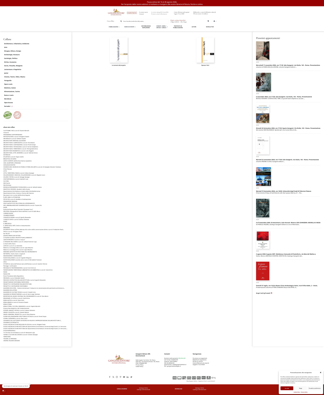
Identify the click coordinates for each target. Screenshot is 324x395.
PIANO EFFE (6, 274)
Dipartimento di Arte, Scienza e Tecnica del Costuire (18, 193)
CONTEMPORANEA (15, 179)
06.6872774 (174, 360)
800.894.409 (181, 358)
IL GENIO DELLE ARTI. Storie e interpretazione (16, 225)
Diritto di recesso (198, 361)
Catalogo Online (143, 388)
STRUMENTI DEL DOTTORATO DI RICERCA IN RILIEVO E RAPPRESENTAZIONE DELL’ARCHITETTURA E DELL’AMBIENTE (32, 321)
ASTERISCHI (6, 155)
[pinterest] (120, 377)
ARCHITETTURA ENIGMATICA (18, 151)
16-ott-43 (6, 132)
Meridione (7, 99)
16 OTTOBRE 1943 (16, 130)
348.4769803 (173, 361)
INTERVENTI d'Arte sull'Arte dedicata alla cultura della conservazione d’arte (33, 230)
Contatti (141, 14)
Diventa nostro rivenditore (200, 14)
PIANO (5, 272)
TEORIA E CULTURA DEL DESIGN (20, 334)
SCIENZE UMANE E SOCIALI (19, 310)
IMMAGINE (6, 227)
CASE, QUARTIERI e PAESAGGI (12, 163)
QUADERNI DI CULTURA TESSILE (19, 292)
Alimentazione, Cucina (12, 91)
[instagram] (117, 377)
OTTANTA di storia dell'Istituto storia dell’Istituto (25, 264)
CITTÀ (5, 171)
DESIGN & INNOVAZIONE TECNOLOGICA (22, 187)
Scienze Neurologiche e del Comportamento (16, 308)
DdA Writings (7, 185)
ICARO (5, 221)
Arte (5, 47)
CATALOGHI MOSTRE (9, 165)
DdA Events (6, 183)
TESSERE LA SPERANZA (10, 338)
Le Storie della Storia (9, 244)
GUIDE (5, 207)
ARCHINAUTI (14, 138)
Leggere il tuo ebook (199, 364)
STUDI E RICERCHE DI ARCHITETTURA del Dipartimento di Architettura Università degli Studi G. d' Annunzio (34, 326)
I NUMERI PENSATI (8, 215)
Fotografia (7, 80)
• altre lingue (183, 22)
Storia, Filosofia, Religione (13, 66)
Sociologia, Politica (10, 58)
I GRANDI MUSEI (8, 213)
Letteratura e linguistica (12, 69)
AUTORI (194, 27)
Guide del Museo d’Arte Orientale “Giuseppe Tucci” (18, 209)
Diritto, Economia (10, 62)
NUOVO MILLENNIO (17, 258)
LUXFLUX (12, 246)
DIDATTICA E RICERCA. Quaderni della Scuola (16, 189)
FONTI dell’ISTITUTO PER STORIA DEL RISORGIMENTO (19, 203)
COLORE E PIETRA (16, 177)
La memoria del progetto (119, 65)
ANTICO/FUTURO (16, 136)
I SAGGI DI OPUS (16, 219)
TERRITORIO (7, 336)
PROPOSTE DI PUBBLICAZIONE (178, 26)
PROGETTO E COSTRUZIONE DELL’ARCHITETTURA (17, 284)
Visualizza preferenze (315, 388)
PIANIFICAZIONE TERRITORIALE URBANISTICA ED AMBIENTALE (28, 270)
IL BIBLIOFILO (7, 223)
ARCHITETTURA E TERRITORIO (20, 149)
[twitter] (113, 377)
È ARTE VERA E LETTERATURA (11, 197)
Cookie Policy (297, 392)
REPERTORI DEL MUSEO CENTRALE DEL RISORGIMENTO (25, 296)
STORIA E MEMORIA (15, 318)
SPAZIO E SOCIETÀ (16, 312)
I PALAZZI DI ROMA (17, 217)
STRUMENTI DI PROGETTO (11, 322)
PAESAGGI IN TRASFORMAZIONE (19, 268)
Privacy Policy (304, 392)
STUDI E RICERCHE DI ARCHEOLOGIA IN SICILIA (24, 324)
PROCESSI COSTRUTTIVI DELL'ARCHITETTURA (24, 280)
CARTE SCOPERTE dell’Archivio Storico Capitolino (17, 161)
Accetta (287, 388)
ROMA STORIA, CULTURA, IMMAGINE (21, 306)
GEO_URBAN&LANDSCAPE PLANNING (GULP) (22, 205)
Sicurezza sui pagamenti (200, 358)
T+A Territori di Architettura (19, 332)
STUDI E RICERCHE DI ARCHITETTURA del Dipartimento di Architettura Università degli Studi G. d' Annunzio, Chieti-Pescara (35, 329)
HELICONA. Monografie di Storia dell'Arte (21, 211)
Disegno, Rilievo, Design (12, 51)
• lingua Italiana (174, 22)
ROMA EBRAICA (15, 302)
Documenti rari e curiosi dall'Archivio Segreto (16, 195)
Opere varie (8, 84)
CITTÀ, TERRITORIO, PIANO (18, 173)
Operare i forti (205, 65)
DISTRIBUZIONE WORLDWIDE (146, 26)
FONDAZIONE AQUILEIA (10, 201)
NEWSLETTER (210, 27)
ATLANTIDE (13, 157)
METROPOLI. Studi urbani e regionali (14, 254)
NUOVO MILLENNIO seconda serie (22, 260)
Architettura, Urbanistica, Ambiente (16, 44)
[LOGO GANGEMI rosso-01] (116, 7)
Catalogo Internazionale (143, 389)
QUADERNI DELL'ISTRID (10, 290)
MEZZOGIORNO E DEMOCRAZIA (12, 256)
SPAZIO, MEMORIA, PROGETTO (19, 314)
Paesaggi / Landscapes (10, 266)
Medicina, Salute (10, 88)
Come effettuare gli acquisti (181, 12)
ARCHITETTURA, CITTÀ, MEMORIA (20, 153)
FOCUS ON (17, 199)
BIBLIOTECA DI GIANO (9, 159)
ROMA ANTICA (13, 300)
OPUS (5, 262)
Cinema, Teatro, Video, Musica (14, 77)
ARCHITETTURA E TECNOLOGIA (20, 147)
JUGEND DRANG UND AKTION (12, 235)
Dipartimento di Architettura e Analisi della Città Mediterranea (21, 191)
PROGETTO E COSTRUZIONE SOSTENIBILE (15, 286)
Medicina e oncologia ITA (17, 250)
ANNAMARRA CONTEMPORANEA (12, 134)
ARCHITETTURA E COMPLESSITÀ (19, 142)
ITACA (12, 231)
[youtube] (124, 377)
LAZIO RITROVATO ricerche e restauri (14, 239)
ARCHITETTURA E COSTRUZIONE (19, 145)
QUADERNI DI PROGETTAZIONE (21, 294)
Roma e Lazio (9, 95)
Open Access (8, 102)
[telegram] (131, 377)
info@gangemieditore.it (179, 364)
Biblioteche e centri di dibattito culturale (204, 12)
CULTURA (6, 181)
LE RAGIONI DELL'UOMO (20, 241)
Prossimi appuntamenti (268, 38)
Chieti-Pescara (7, 169)
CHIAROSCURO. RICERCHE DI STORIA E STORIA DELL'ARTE (32, 167)
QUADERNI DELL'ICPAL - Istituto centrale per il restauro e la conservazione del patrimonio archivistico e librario (33, 289)
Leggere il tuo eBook (179, 14)
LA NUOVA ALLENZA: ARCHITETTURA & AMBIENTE (17, 237)
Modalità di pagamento (199, 360)
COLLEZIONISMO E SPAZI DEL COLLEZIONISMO (24, 175)
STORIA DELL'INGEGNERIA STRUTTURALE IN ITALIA (24, 316)
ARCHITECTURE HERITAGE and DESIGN (14, 140)
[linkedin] (128, 377)
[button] (320, 372)
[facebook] (110, 377)
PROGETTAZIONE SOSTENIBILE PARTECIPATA (16, 282)
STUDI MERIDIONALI (9, 330)
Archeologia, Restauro (12, 55)
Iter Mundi (6, 233)
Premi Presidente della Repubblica (13, 276)
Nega (300, 388)
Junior (6, 73)
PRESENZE (14, 278)
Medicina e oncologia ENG (18, 247)
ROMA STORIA (7, 304)
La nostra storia (143, 12)
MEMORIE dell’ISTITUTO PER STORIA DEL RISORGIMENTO (20, 252)
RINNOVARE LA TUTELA (16, 298)
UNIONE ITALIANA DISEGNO (11, 340)
